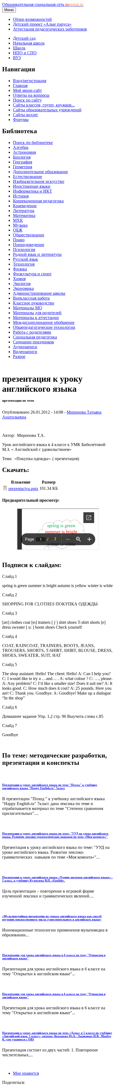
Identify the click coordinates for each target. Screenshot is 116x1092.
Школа (19, 48)
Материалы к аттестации (36, 317)
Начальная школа (29, 43)
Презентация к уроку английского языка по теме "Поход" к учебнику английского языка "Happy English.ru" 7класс (49, 786)
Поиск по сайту (27, 100)
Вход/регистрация (29, 80)
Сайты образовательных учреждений (47, 110)
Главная (20, 85)
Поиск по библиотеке (33, 142)
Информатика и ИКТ (32, 191)
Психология (24, 249)
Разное (19, 356)
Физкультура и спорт (32, 274)
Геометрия (22, 167)
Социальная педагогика (35, 337)
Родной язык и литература (37, 254)
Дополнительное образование (40, 171)
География (22, 162)
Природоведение (28, 244)
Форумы (21, 119)
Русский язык (25, 259)
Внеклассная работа (31, 298)
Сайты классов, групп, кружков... (44, 105)
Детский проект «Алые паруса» (42, 24)
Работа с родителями (32, 332)
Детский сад (24, 38)
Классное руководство (33, 303)
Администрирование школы (39, 293)
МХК (18, 220)
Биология (21, 157)
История (21, 196)
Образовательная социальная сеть (42, 4)
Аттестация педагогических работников (50, 29)
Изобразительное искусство (38, 181)
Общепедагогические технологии (44, 327)
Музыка (20, 225)
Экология (21, 283)
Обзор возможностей (32, 19)
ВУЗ (17, 57)
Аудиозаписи (25, 346)
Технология (24, 264)
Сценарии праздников (33, 342)
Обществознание (28, 235)
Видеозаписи (25, 351)
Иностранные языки (31, 186)
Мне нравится (26, 1073)
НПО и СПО (25, 53)
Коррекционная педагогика (38, 201)
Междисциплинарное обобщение (43, 322)
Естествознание (27, 176)
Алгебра (20, 147)
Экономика (23, 288)
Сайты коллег (25, 114)
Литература (23, 210)
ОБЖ (17, 230)
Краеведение (25, 205)
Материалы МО (27, 308)
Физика (20, 269)
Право (19, 239)
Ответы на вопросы (31, 95)
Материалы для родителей (37, 312)
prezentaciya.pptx (23, 488)
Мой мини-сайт (27, 90)
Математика (24, 215)
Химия (19, 278)
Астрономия (24, 152)
